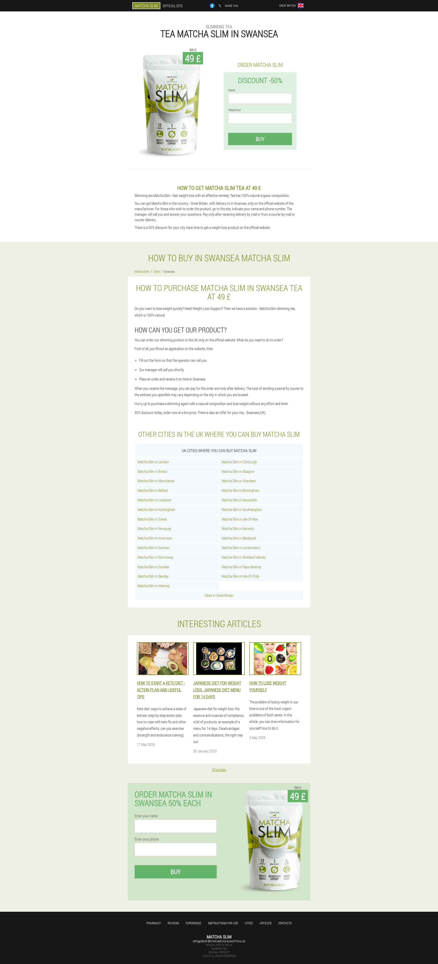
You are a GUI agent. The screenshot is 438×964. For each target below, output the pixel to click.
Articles (265, 923)
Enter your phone (147, 839)
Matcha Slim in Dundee (153, 566)
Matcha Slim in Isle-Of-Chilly (241, 576)
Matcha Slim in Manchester (156, 480)
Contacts (285, 923)
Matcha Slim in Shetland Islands (244, 557)
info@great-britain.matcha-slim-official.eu (219, 941)
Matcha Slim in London (153, 461)
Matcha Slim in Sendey (153, 576)
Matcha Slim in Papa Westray (241, 566)
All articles (219, 769)
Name (231, 90)
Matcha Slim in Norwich (238, 528)
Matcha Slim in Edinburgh (239, 461)
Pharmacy (153, 923)
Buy (260, 139)
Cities (249, 923)
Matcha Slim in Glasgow (238, 471)
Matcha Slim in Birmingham (240, 490)
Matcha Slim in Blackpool (239, 538)
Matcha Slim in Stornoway (155, 557)
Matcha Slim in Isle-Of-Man (240, 519)
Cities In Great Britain (219, 595)
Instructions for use (223, 923)
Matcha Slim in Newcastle (239, 500)
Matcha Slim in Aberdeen (239, 480)
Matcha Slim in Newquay (154, 528)
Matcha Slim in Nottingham (156, 509)
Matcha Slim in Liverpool (154, 500)
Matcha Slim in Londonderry (241, 547)
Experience (193, 923)
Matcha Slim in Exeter (152, 519)
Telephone (234, 110)
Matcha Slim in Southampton (242, 509)
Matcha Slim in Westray (154, 585)
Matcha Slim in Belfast (153, 490)
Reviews (173, 923)
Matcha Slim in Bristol (152, 471)
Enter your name (146, 816)
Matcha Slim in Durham (153, 547)
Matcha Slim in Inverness (155, 538)
